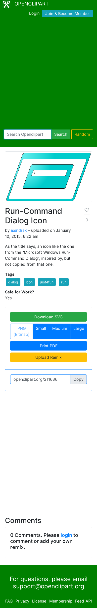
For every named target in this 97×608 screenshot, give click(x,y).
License (39, 601)
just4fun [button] (46, 282)
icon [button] (29, 282)
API (89, 601)
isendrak (19, 230)
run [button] (63, 282)
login (66, 535)
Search (60, 134)
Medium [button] (59, 328)
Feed (79, 601)
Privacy (22, 601)
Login (34, 13)
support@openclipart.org (48, 586)
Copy (78, 379)
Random (82, 134)
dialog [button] (13, 282)
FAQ (9, 601)
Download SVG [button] (48, 316)
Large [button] (78, 328)
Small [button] (41, 328)
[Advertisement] (48, 74)
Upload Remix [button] (48, 357)
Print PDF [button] (48, 345)
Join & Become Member (67, 13)
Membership (60, 601)
